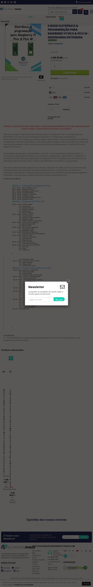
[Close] (68, 282)
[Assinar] (59, 299)
